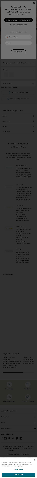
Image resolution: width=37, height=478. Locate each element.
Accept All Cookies (18, 474)
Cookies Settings (18, 469)
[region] (18, 467)
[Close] (35, 460)
